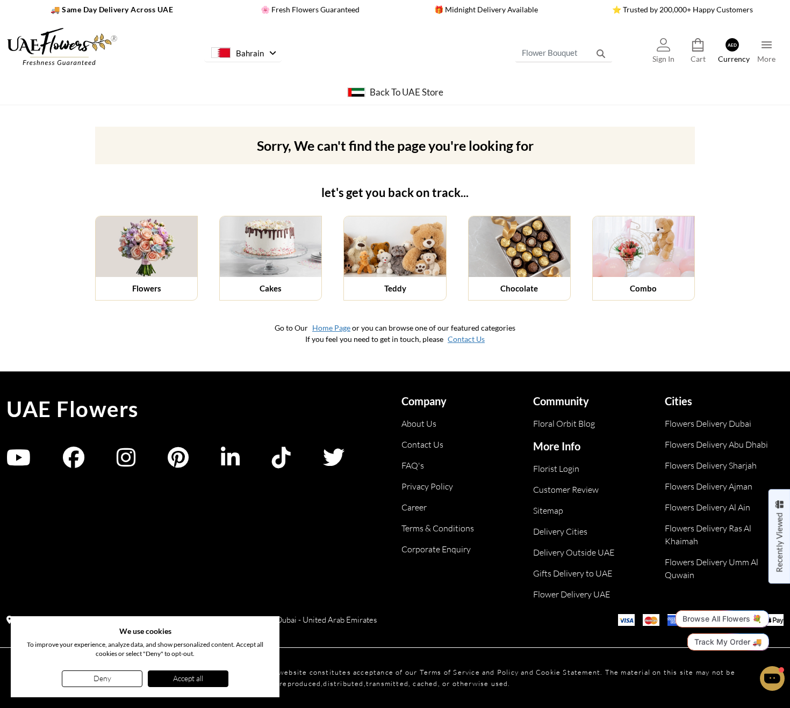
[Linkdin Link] (230, 462)
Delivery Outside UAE (573, 552)
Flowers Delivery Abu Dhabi (716, 444)
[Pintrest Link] (178, 462)
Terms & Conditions (437, 528)
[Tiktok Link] (281, 462)
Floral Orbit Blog (564, 423)
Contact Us (466, 339)
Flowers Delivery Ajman (708, 486)
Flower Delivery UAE (571, 594)
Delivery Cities (560, 531)
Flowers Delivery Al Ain (707, 507)
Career (414, 507)
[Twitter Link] (333, 462)
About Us (418, 423)
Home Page (331, 327)
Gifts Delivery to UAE (572, 573)
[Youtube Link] (18, 462)
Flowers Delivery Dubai (708, 423)
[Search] (601, 53)
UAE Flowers (72, 409)
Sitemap (548, 510)
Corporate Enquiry (436, 549)
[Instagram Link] (126, 462)
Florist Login (556, 468)
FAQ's (412, 465)
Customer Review (566, 489)
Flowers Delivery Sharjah (711, 465)
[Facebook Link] (73, 462)
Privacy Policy (427, 486)
